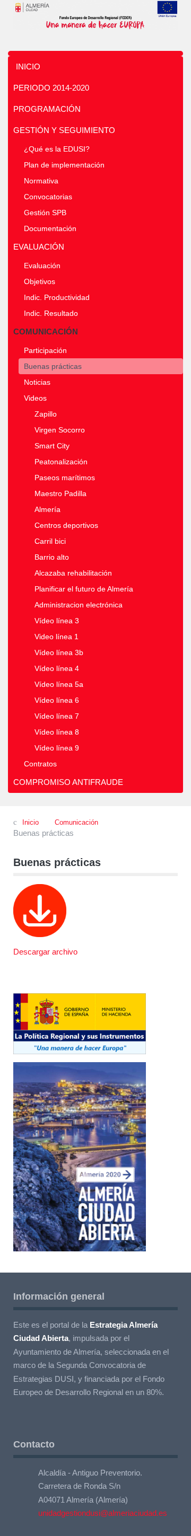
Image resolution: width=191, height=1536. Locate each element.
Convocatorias (48, 196)
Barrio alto (51, 557)
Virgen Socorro (59, 430)
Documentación (50, 228)
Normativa (41, 180)
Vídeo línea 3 (56, 620)
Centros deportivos (66, 525)
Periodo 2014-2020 (51, 87)
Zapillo (45, 414)
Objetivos (39, 281)
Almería (47, 509)
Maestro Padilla (60, 493)
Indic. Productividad (57, 297)
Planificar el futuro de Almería (83, 589)
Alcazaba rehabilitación (73, 573)
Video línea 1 (56, 636)
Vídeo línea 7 (56, 716)
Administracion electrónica (78, 605)
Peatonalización (61, 461)
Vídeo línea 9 (56, 748)
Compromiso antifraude (68, 782)
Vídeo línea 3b (58, 652)
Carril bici (50, 541)
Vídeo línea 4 (56, 668)
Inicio (28, 66)
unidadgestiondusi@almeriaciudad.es (102, 1512)
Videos (35, 398)
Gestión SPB (45, 212)
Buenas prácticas (53, 366)
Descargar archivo (45, 951)
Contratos (40, 764)
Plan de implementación (64, 165)
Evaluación (38, 246)
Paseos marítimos (64, 477)
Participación (45, 350)
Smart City (52, 446)
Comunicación (45, 331)
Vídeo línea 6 (56, 700)
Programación (47, 108)
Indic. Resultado (51, 313)
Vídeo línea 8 (56, 732)
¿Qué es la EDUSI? (57, 149)
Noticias (37, 382)
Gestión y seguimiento (64, 130)
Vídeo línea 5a (58, 684)
